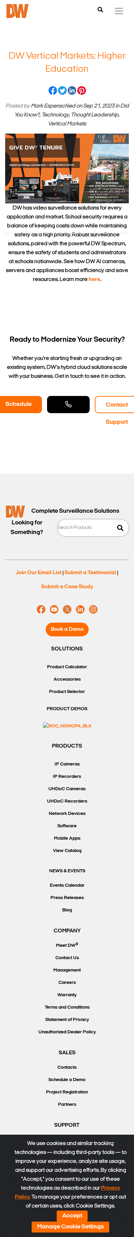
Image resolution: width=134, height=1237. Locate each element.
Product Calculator (67, 667)
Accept (72, 1216)
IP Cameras (67, 764)
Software (67, 826)
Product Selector (67, 691)
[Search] (100, 10)
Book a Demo (67, 629)
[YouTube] (54, 609)
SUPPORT (67, 1125)
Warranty (67, 995)
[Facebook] (41, 609)
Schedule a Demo (67, 1079)
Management (67, 970)
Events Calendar (67, 885)
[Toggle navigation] (119, 11)
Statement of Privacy (67, 1019)
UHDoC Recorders (67, 801)
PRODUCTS (67, 746)
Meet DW (67, 945)
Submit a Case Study (67, 587)
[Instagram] (93, 609)
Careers (67, 982)
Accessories (67, 679)
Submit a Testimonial (90, 573)
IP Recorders (67, 776)
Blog (67, 910)
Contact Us (67, 958)
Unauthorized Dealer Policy (67, 1032)
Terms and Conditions (67, 1007)
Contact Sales (68, 404)
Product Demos (67, 709)
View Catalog (67, 850)
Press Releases (67, 897)
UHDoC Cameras (67, 789)
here (94, 279)
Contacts (67, 1067)
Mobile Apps (67, 838)
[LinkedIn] (80, 609)
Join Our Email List (39, 573)
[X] (67, 609)
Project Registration (67, 1092)
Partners (67, 1104)
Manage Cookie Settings (70, 1227)
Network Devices (67, 813)
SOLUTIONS (67, 649)
